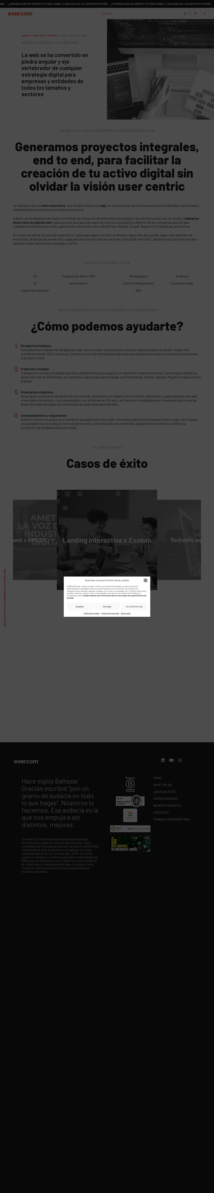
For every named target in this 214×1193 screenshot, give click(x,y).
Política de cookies (92, 613)
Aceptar (80, 606)
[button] (145, 580)
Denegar (107, 606)
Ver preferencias (134, 606)
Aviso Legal (125, 613)
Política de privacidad (110, 613)
